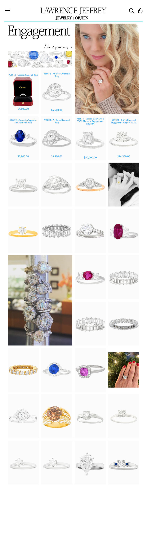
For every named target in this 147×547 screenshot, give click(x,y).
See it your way (56, 46)
